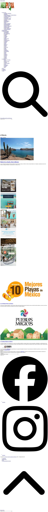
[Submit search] (11, 119)
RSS (3, 460)
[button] (6, 118)
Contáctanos (4, 458)
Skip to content (2, 0)
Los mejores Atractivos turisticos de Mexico (10, 456)
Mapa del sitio (4, 459)
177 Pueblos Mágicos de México (6, 341)
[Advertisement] (24, 126)
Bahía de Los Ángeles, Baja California (9, 162)
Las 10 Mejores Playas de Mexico (6, 303)
